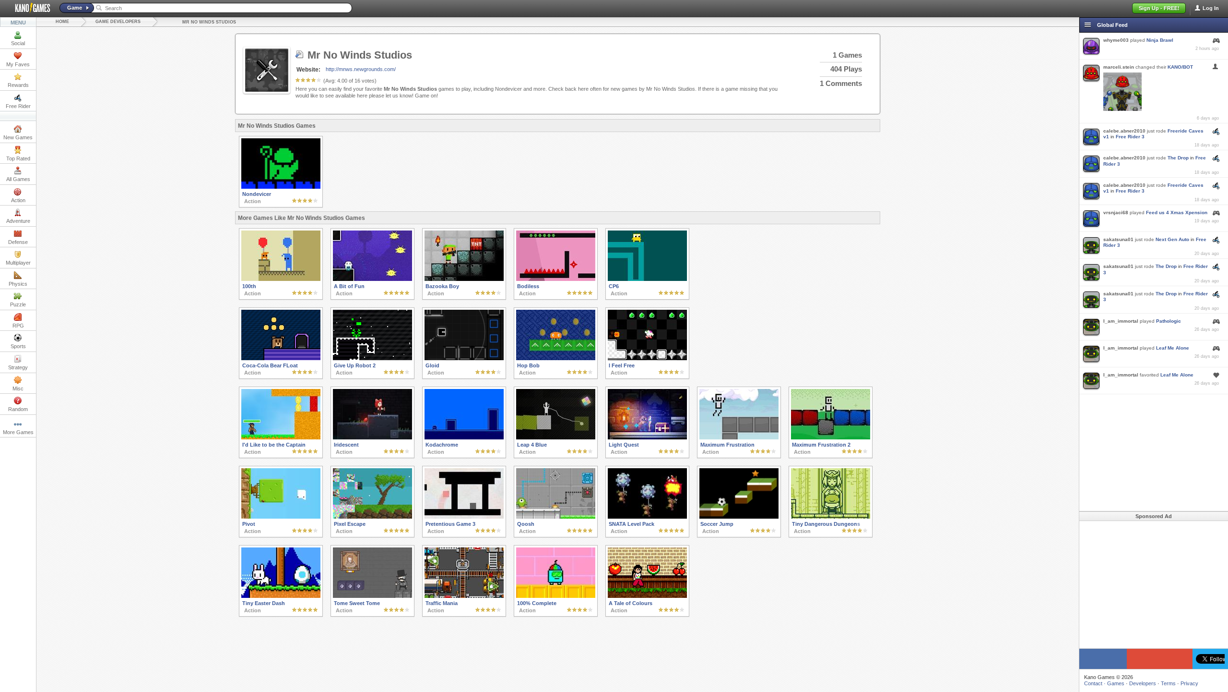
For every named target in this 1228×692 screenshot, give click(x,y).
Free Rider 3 (1130, 136)
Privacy (1189, 683)
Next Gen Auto (1172, 239)
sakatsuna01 (1118, 239)
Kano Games (29, 8)
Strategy (18, 367)
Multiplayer (18, 263)
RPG (18, 325)
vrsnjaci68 (1115, 212)
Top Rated (18, 158)
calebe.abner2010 (1124, 131)
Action (18, 200)
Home (62, 21)
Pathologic (1168, 321)
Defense (18, 242)
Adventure (18, 221)
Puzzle (18, 304)
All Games (18, 179)
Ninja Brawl (1159, 40)
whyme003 (1116, 40)
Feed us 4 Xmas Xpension (1176, 212)
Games (1115, 683)
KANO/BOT (1180, 67)
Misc (18, 388)
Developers (1142, 683)
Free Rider (18, 106)
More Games (18, 432)
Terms (1168, 683)
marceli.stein (1118, 67)
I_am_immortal (1120, 321)
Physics (18, 284)
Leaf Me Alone (1172, 348)
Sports (18, 346)
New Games (18, 137)
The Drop (1178, 157)
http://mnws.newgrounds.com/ (361, 69)
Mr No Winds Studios (209, 22)
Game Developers (118, 21)
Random (18, 409)
